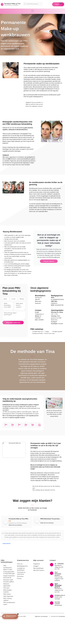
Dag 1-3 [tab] (12, 425)
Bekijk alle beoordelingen (15, 525)
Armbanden (62, 616)
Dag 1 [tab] (6, 425)
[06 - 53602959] (51, 564)
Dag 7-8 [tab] (32, 425)
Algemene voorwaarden (41, 616)
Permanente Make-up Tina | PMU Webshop (21, 518)
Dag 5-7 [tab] (26, 425)
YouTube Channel (57, 602)
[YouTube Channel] (51, 603)
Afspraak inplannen (49, 261)
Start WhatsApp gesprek (58, 573)
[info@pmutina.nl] (51, 596)
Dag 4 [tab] (19, 425)
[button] (32, 10)
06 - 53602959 (59, 563)
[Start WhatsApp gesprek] (51, 573)
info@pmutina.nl (39, 314)
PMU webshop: (37, 329)
